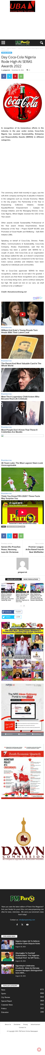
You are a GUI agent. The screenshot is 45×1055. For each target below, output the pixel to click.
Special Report (11, 48)
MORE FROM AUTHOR (31, 579)
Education (4, 1012)
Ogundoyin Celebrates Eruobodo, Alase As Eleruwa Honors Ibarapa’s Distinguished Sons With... (29, 969)
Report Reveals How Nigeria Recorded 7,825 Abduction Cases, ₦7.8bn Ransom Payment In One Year (22, 598)
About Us (8, 1024)
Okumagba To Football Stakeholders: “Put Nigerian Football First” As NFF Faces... (28, 955)
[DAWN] (22, 838)
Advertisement (35, 1024)
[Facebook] (3, 76)
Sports (3, 994)
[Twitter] (9, 76)
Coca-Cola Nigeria (13, 526)
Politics (4, 1008)
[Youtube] (27, 925)
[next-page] (24, 605)
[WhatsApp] (21, 76)
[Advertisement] (22, 27)
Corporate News (7, 1005)
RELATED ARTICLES (13, 579)
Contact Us (22, 1027)
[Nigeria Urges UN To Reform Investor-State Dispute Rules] (7, 944)
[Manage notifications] (39, 1050)
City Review (5, 997)
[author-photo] (22, 564)
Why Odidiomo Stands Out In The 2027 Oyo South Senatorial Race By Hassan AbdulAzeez (36, 597)
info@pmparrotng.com (27, 920)
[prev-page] (21, 605)
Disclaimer (17, 1024)
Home (3, 48)
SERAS (22, 526)
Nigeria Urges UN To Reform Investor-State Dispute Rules (28, 942)
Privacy (25, 1024)
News (3, 990)
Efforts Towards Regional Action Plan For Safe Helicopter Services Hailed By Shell (7, 597)
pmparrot (6, 70)
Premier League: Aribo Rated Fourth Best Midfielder (35, 549)
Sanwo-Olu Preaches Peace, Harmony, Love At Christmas (10, 549)
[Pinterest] (15, 76)
